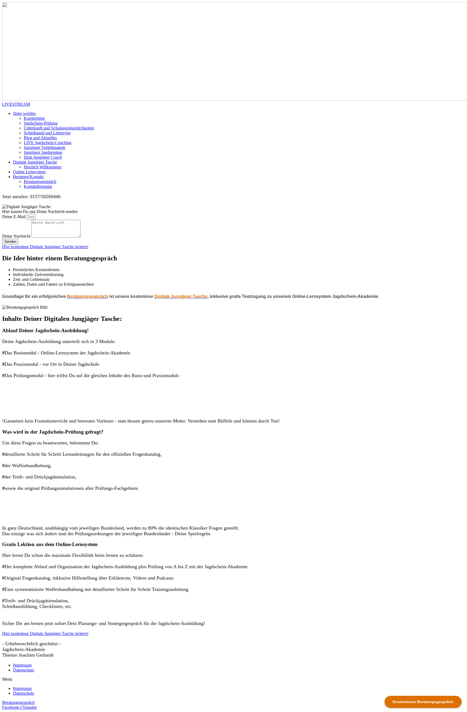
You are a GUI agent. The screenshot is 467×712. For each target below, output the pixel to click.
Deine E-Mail (14, 216)
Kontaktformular (38, 186)
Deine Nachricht (16, 236)
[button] (16, 104)
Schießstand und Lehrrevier (47, 133)
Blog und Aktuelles (40, 137)
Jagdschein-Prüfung (41, 123)
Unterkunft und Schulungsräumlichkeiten (59, 128)
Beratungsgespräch (40, 181)
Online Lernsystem (29, 171)
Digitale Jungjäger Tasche (35, 162)
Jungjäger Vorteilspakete (44, 147)
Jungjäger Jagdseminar (43, 152)
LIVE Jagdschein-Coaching (47, 142)
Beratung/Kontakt (28, 176)
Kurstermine (34, 118)
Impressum (22, 665)
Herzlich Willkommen (42, 167)
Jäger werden (24, 113)
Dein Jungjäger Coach (43, 157)
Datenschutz (23, 670)
